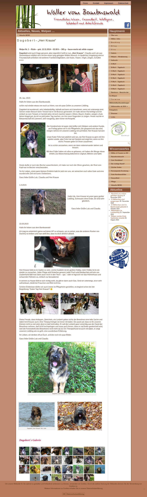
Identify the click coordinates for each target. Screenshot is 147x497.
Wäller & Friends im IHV (119, 153)
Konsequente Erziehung (119, 171)
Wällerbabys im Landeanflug (116, 211)
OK (64, 494)
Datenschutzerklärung (75, 494)
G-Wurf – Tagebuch (118, 85)
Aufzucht (114, 60)
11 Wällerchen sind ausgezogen (117, 200)
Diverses (114, 113)
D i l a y (114, 46)
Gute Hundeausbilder (118, 174)
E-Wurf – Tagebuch (118, 78)
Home (85, 3)
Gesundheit (115, 178)
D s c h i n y (115, 42)
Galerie (113, 53)
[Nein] (144, 489)
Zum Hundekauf (116, 160)
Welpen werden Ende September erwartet (118, 217)
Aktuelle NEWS (24, 35)
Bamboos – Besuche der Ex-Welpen (119, 94)
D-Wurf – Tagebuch (118, 74)
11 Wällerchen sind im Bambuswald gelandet (119, 206)
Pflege (113, 181)
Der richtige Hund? (118, 164)
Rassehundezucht (117, 156)
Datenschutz (123, 3)
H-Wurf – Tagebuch (118, 89)
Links (113, 117)
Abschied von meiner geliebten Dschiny (118, 194)
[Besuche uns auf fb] (127, 27)
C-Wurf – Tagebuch (118, 71)
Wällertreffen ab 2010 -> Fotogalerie (118, 108)
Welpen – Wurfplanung (119, 57)
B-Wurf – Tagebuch (118, 67)
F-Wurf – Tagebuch (117, 82)
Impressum (108, 3)
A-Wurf (113, 64)
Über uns (114, 35)
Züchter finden (116, 167)
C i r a (113, 49)
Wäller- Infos (115, 39)
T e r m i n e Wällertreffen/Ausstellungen (119, 101)
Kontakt (96, 3)
